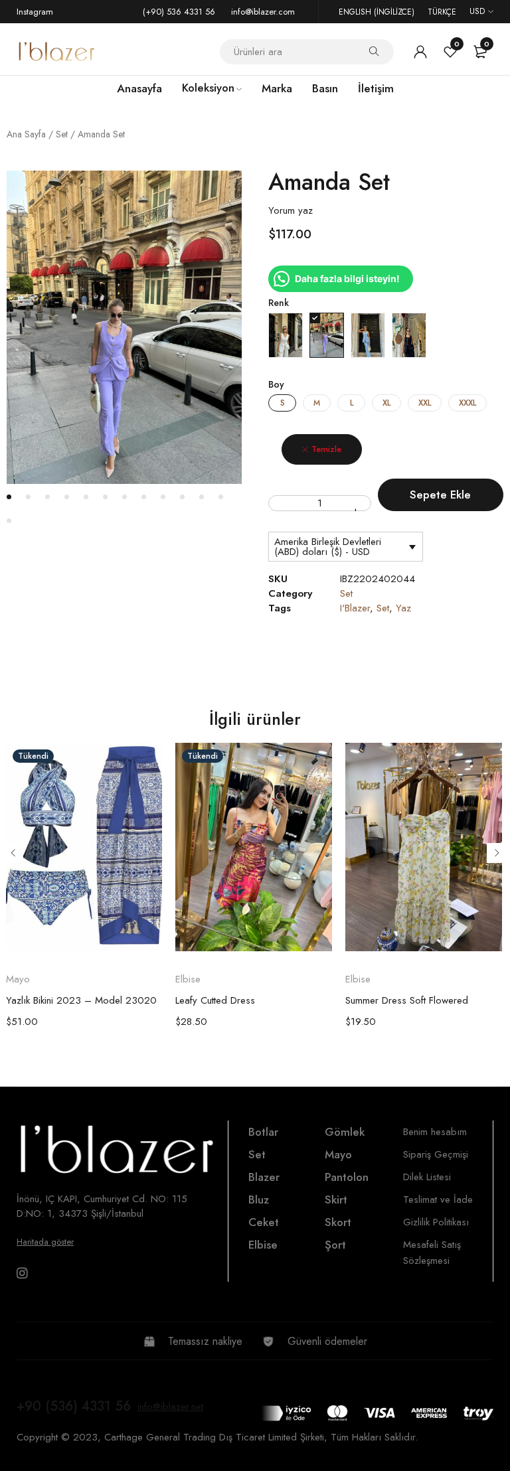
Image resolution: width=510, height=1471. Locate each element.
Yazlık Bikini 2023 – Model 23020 (81, 1000)
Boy (276, 384)
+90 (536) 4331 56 (74, 1406)
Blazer (264, 1177)
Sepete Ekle (440, 495)
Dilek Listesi (427, 1177)
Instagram (35, 11)
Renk (278, 302)
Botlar (263, 1132)
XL (386, 403)
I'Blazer (355, 608)
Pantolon (347, 1177)
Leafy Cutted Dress (215, 1000)
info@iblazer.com (263, 11)
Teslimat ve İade (438, 1199)
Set (62, 134)
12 (220, 497)
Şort (335, 1245)
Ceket (263, 1222)
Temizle (326, 449)
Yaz (403, 608)
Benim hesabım (435, 1131)
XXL (424, 403)
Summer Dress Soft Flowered (406, 1000)
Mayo (18, 979)
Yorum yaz (290, 210)
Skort (338, 1222)
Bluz (258, 1199)
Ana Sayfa (26, 134)
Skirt (336, 1199)
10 (182, 497)
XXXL (467, 403)
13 (9, 520)
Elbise (188, 979)
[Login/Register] (420, 52)
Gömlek (345, 1132)
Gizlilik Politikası (436, 1222)
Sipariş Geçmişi (435, 1154)
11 (201, 497)
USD (477, 11)
